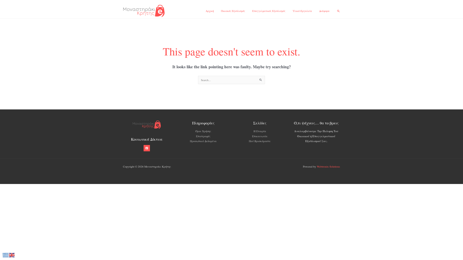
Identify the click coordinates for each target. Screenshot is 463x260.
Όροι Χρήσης (203, 131)
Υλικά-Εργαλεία (302, 11)
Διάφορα (324, 11)
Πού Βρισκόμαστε (260, 141)
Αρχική (210, 11)
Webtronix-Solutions (328, 166)
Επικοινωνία (259, 136)
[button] (338, 11)
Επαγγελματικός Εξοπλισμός (268, 11)
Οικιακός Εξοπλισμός (233, 11)
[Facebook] (147, 148)
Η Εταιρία (260, 131)
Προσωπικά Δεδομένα (203, 141)
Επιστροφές (203, 136)
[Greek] (6, 254)
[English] (12, 254)
